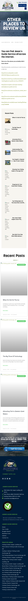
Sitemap (14, 598)
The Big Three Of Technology (12, 356)
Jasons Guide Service (5, 42)
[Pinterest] (7, 478)
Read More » (5, 310)
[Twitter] (3, 478)
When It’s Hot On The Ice (11, 300)
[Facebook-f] (5, 478)
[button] (26, 8)
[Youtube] (9, 478)
